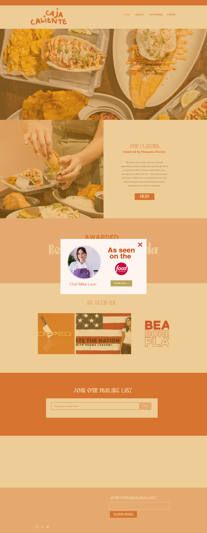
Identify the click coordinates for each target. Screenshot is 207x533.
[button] (140, 244)
